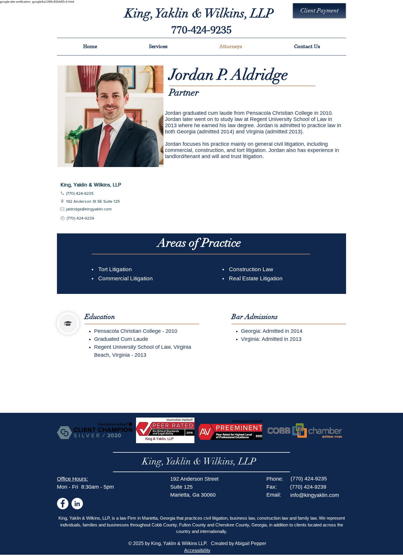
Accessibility (197, 550)
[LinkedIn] (77, 503)
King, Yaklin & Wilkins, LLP (199, 461)
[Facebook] (62, 503)
